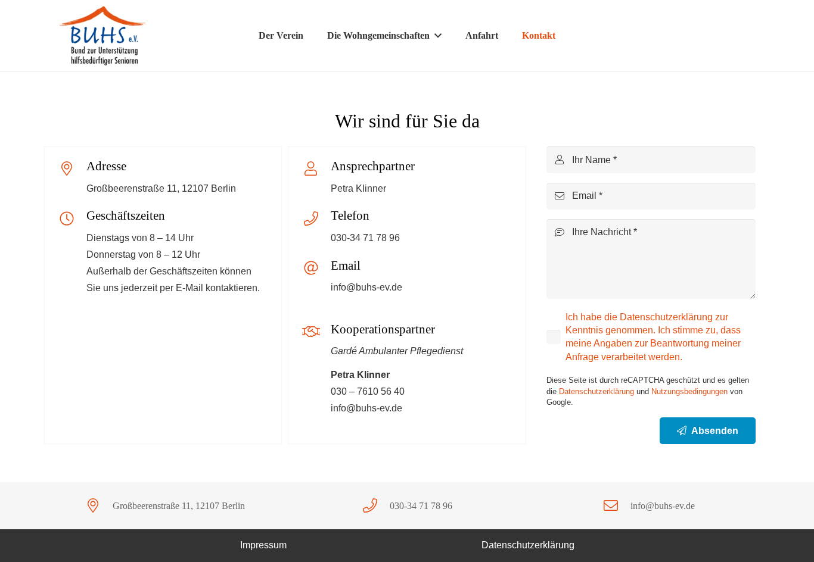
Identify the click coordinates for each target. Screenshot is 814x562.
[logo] (104, 35)
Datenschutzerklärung (596, 391)
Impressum (263, 545)
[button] (438, 35)
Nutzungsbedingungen (689, 391)
